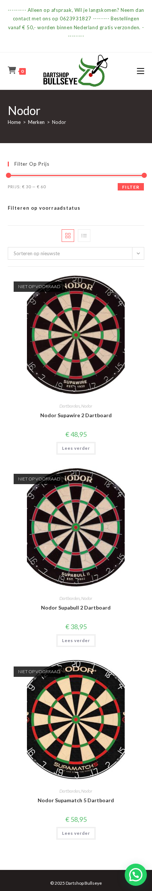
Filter (130, 187)
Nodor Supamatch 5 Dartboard (76, 800)
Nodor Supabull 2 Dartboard (76, 607)
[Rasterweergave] (68, 235)
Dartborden (69, 406)
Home (14, 122)
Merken (36, 122)
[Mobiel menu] (140, 71)
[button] (136, 875)
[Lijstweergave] (84, 235)
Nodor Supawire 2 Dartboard (76, 415)
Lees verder (76, 448)
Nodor (86, 406)
